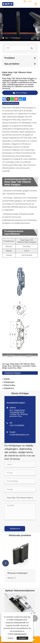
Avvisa (10, 638)
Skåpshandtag (9, 385)
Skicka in (15, 528)
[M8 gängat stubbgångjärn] (20, 553)
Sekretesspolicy (20, 634)
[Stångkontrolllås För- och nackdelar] (20, 603)
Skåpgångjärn (26, 38)
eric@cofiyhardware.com (19, 435)
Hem (7, 38)
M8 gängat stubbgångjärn (17, 573)
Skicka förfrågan (21, 93)
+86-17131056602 (17, 425)
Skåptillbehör (9, 388)
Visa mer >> (11, 578)
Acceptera (22, 638)
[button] (5, 563)
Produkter (14, 38)
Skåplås (7, 379)
